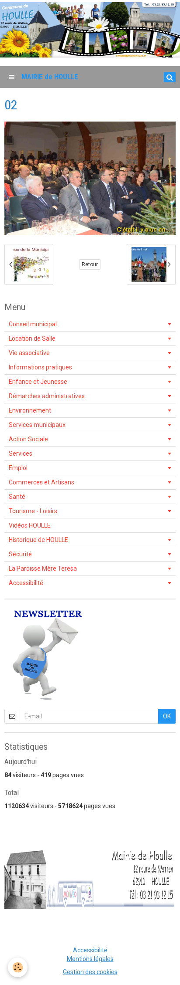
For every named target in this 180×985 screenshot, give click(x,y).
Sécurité (20, 554)
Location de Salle (32, 338)
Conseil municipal (33, 324)
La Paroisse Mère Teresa (43, 568)
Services (20, 453)
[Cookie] (18, 967)
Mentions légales (90, 958)
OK (167, 716)
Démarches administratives (47, 396)
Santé (17, 496)
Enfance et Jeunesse (38, 381)
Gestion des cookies (90, 971)
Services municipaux (37, 424)
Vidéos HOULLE (30, 525)
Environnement (30, 410)
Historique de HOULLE (38, 539)
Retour (90, 264)
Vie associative (29, 352)
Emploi (18, 467)
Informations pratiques (40, 367)
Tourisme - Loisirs (33, 511)
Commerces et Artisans (41, 482)
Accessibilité (26, 582)
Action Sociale (28, 439)
